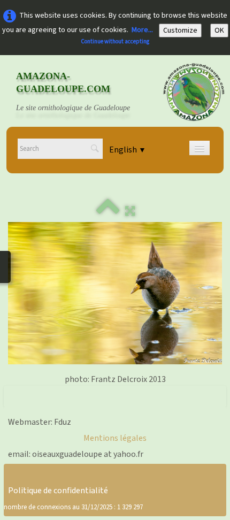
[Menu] (199, 148)
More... (142, 30)
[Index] (108, 211)
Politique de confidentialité (58, 490)
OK (219, 30)
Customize (180, 30)
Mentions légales (115, 438)
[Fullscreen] (130, 211)
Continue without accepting (115, 41)
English (127, 150)
